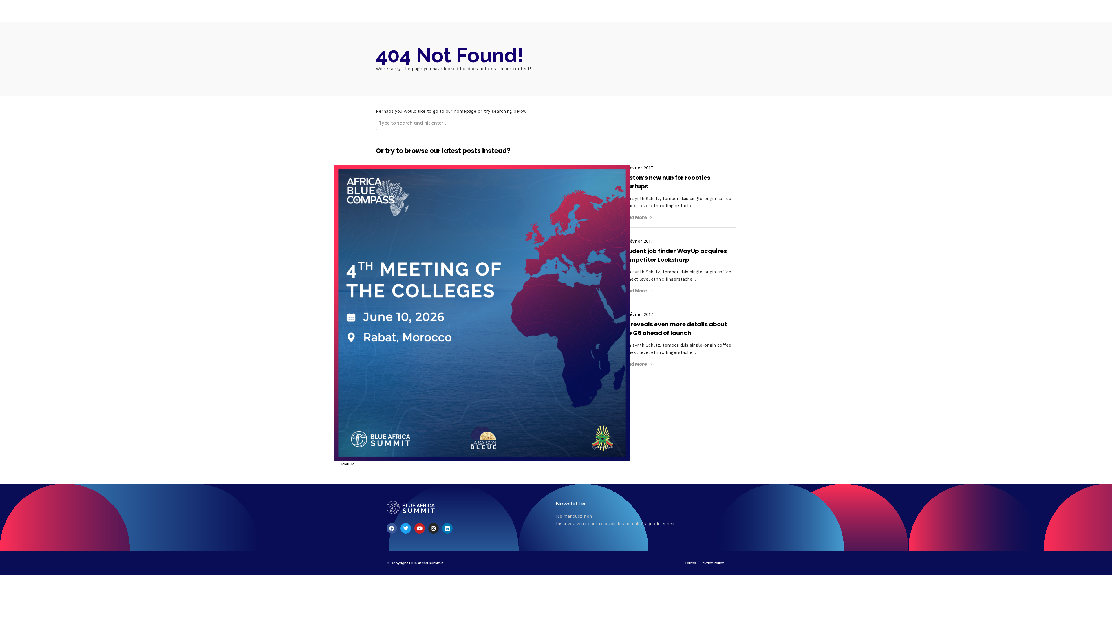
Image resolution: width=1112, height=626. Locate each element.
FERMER (344, 464)
